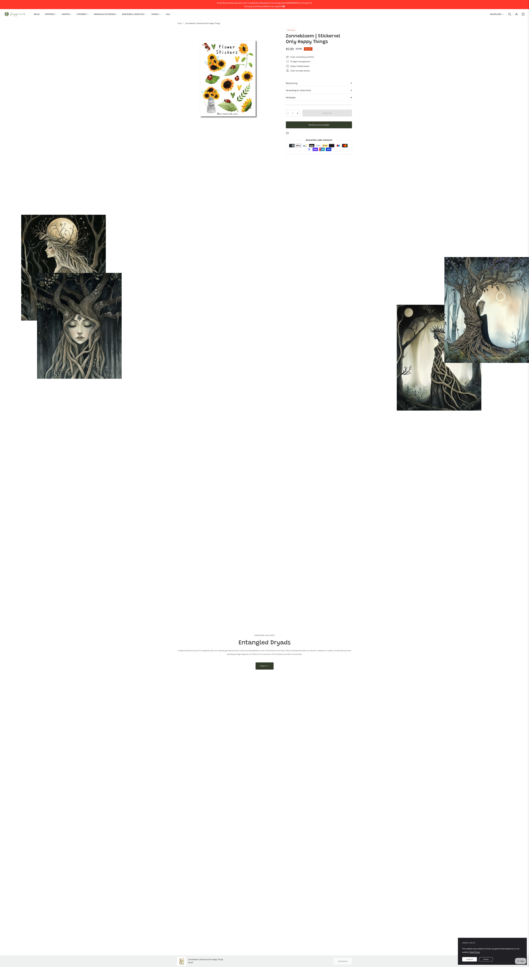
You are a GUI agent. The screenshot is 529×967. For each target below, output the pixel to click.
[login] (516, 14)
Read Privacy (474, 952)
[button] (509, 14)
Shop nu (263, 665)
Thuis (179, 23)
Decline (485, 959)
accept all (469, 959)
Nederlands (496, 14)
